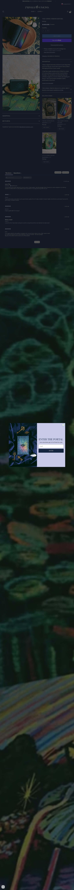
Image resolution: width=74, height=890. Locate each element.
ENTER (51, 450)
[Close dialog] (63, 425)
